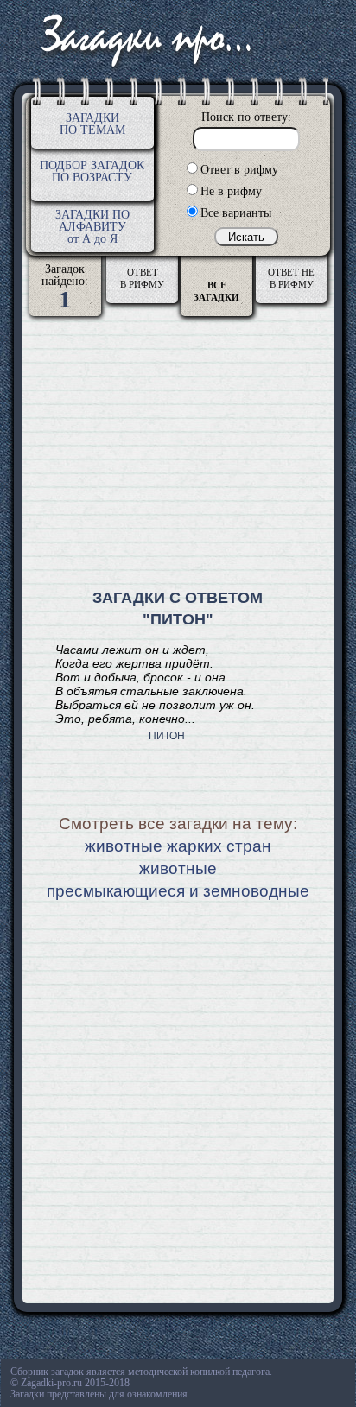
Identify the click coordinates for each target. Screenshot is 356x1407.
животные (178, 868)
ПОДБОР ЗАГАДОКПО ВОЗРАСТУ (92, 171)
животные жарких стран (178, 846)
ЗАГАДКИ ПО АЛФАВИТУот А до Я (92, 226)
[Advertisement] (178, 454)
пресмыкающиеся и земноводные (178, 891)
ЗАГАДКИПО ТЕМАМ (92, 123)
